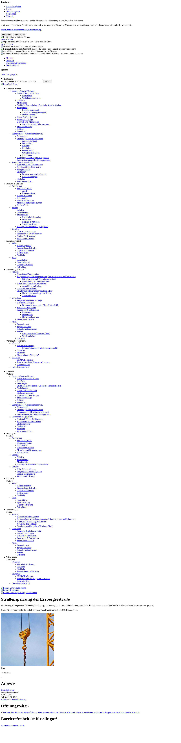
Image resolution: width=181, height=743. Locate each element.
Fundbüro (26, 148)
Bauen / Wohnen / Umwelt (23, 91)
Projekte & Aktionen (30, 222)
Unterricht (26, 219)
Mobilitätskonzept (24, 126)
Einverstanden (19, 34)
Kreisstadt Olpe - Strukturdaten (30, 165)
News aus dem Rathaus (27, 288)
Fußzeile (10, 16)
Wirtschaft (16, 343)
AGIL (24, 191)
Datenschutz (27, 315)
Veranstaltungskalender (26, 248)
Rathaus (15, 272)
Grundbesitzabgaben (30, 153)
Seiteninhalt (11, 14)
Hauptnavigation (13, 11)
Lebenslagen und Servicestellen (30, 138)
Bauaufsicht (27, 96)
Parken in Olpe (23, 365)
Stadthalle (21, 255)
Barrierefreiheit (12, 65)
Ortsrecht (21, 338)
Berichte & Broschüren (26, 307)
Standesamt (27, 155)
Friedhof (25, 146)
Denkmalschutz (28, 115)
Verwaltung (16, 298)
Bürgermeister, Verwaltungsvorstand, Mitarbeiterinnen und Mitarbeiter (46, 276)
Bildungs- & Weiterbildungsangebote (32, 226)
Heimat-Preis (22, 205)
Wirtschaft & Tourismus (16, 341)
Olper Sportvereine (25, 265)
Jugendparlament (24, 326)
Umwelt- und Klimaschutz (28, 122)
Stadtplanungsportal (30, 110)
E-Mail (4, 699)
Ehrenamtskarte (28, 193)
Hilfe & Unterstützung (26, 231)
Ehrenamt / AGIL (24, 188)
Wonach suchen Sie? (9, 81)
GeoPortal (21, 100)
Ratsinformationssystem (27, 329)
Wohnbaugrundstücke (31, 98)
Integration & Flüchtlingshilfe (29, 234)
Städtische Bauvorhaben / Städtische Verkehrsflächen (39, 105)
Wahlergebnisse (28, 336)
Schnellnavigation (13, 7)
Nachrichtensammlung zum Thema (37, 293)
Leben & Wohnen (13, 88)
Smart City (21, 131)
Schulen (20, 210)
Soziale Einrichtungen (26, 236)
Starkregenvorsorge (25, 119)
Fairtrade (20, 129)
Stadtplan (21, 179)
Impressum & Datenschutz (28, 310)
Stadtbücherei (22, 212)
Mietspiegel (22, 103)
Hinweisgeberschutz (30, 317)
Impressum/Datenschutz (16, 63)
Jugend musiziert (29, 224)
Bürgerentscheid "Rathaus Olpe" (36, 334)
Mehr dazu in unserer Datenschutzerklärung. (21, 30)
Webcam (10, 60)
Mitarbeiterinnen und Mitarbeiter (35, 281)
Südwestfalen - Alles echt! (28, 355)
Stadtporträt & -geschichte (22, 162)
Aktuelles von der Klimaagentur (35, 124)
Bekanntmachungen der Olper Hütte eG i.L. (40, 305)
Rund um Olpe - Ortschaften (29, 167)
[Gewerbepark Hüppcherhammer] (19, 592)
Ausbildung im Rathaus (32, 286)
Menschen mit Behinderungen (29, 203)
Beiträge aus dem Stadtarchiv (34, 174)
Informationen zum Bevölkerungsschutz (33, 160)
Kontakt (9, 58)
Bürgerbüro (27, 143)
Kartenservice (22, 253)
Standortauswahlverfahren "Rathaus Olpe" (35, 291)
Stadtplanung (22, 107)
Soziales (15, 229)
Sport (14, 257)
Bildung (15, 207)
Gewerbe (21, 350)
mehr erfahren (7, 39)
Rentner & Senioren (25, 200)
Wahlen (20, 331)
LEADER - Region (25, 360)
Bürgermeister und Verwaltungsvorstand (39, 279)
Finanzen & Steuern (25, 319)
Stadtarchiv (21, 172)
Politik (14, 322)
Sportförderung (23, 262)
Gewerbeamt (27, 150)
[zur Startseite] (9, 84)
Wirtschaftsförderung (25, 345)
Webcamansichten (24, 181)
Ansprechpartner (29, 295)
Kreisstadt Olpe (7, 690)
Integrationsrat (23, 324)
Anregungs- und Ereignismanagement (33, 157)
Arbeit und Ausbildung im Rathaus (31, 284)
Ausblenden (6, 34)
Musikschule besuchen (31, 217)
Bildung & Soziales (14, 184)
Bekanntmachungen (25, 303)
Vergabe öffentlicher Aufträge (29, 300)
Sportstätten (22, 260)
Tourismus (16, 357)
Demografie (22, 198)
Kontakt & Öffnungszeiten (28, 274)
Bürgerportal (22, 136)
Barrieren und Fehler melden (13, 725)
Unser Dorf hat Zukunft (27, 117)
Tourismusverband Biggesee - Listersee (33, 362)
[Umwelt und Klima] (13, 588)
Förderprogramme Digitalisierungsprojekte (40, 348)
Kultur (14, 243)
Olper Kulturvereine (25, 250)
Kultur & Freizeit (13, 241)
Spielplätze (21, 267)
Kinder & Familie (24, 196)
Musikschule (22, 215)
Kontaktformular (19, 699)
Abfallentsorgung (29, 141)
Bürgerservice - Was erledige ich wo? (27, 134)
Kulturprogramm (24, 245)
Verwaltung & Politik (15, 269)
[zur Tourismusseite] (10, 590)
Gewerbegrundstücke (21, 367)
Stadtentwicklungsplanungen (34, 112)
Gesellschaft (17, 186)
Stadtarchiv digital (29, 176)
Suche (9, 9)
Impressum (26, 312)
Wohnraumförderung (25, 238)
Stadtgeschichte (23, 169)
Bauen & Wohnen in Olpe (28, 93)
